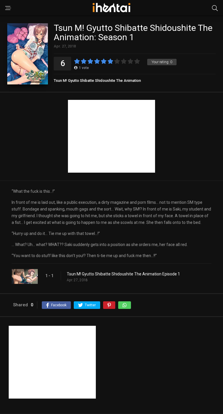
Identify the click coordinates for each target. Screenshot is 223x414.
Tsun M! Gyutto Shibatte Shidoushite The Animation (97, 80)
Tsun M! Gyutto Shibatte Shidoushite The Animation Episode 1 (123, 274)
